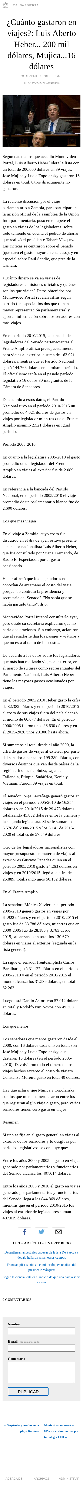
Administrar (69, 1478)
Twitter (41, 1232)
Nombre (14, 1324)
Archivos (41, 1478)
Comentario (16, 1359)
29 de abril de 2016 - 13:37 (40, 76)
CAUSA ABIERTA (26, 5)
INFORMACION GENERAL (41, 82)
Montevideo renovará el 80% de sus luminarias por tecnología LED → (61, 1431)
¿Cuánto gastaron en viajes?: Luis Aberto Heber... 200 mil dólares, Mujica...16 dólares (41, 44)
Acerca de (14, 1478)
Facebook (24, 1232)
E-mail (24, 1341)
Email (58, 1232)
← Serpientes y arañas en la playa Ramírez (21, 1428)
